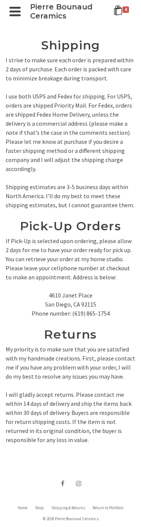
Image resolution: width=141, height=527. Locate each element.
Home (22, 507)
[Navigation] (15, 11)
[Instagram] (78, 483)
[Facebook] (63, 483)
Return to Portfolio (107, 507)
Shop (39, 507)
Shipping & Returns (68, 507)
